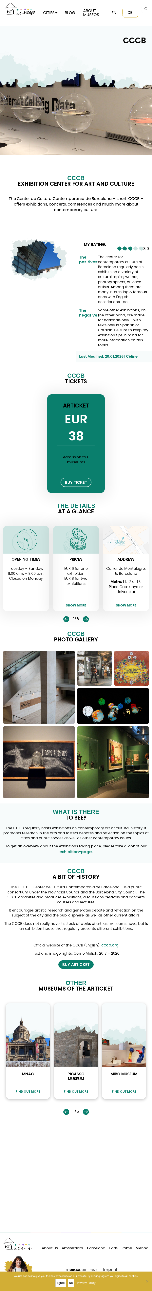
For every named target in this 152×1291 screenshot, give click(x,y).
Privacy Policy (86, 1283)
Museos (75, 1270)
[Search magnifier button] (145, 9)
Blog (70, 13)
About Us (50, 1248)
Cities (49, 13)
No (71, 1283)
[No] (147, 1281)
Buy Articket (75, 964)
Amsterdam (72, 1248)
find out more (28, 1091)
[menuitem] (114, 13)
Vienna (142, 1248)
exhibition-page (76, 852)
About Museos (91, 13)
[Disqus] (76, 1177)
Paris (113, 1248)
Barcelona (96, 1248)
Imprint (110, 1270)
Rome (127, 1248)
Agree (61, 1283)
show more (76, 605)
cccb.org (110, 945)
